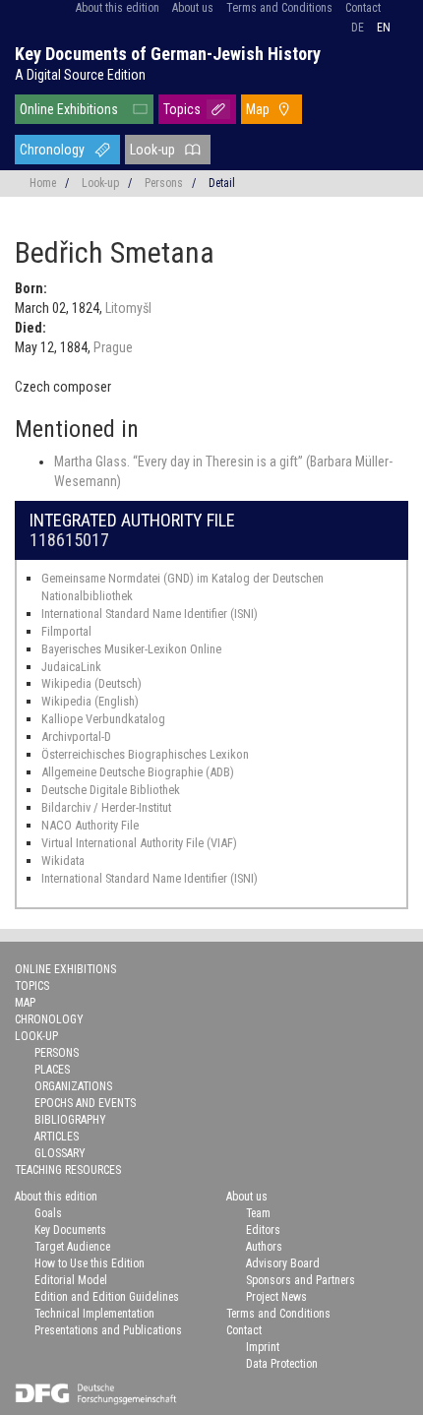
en (384, 27)
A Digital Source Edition (80, 75)
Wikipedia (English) (90, 701)
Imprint (262, 1347)
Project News (276, 1297)
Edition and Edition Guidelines (106, 1297)
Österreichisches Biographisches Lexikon (145, 754)
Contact (363, 8)
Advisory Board (283, 1263)
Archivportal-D (76, 736)
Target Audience (72, 1247)
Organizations (73, 1086)
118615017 (69, 539)
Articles (56, 1136)
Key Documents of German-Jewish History (168, 53)
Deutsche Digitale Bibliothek (110, 789)
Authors (264, 1247)
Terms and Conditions (279, 8)
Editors (263, 1230)
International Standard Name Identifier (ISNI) (149, 613)
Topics (182, 109)
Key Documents (70, 1230)
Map (258, 109)
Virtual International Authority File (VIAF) (139, 842)
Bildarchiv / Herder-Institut (106, 807)
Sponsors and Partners (300, 1280)
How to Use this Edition (89, 1263)
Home (43, 183)
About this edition (117, 8)
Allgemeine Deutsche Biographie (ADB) (137, 772)
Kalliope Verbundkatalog (103, 718)
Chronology (52, 149)
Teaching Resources (68, 1170)
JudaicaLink (71, 666)
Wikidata (63, 860)
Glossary (60, 1153)
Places (52, 1070)
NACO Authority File (90, 825)
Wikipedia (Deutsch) (91, 683)
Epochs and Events (85, 1103)
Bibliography (70, 1120)
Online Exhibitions (69, 109)
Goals (48, 1213)
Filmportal (66, 631)
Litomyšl (128, 308)
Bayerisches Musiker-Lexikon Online (131, 649)
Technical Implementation (94, 1314)
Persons (164, 183)
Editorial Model (70, 1280)
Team (258, 1213)
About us (192, 8)
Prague (113, 347)
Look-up (152, 149)
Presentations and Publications (108, 1330)
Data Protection (282, 1364)
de (357, 27)
